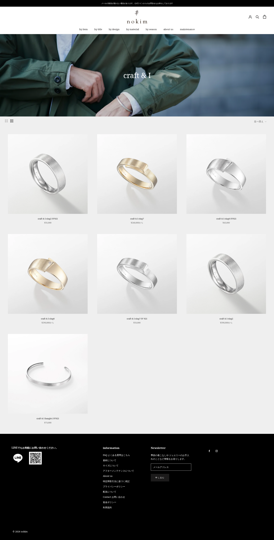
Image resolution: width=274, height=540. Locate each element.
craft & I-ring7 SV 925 (137, 318)
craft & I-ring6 (48, 318)
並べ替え (259, 121)
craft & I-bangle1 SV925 (47, 418)
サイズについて (110, 465)
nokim (24, 531)
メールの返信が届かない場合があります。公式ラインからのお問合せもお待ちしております (137, 3)
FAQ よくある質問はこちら (116, 455)
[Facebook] (209, 451)
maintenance (187, 29)
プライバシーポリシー (114, 486)
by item (83, 29)
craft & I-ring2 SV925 (48, 218)
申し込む (160, 477)
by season (151, 29)
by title (98, 29)
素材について (109, 460)
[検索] (257, 16)
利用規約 (107, 507)
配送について (109, 491)
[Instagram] (216, 451)
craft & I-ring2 (226, 318)
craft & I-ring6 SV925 (226, 218)
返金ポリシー (109, 502)
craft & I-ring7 (137, 218)
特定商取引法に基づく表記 (116, 481)
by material (132, 29)
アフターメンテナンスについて (118, 470)
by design (114, 29)
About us (107, 475)
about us (168, 29)
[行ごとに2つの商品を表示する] (6, 120)
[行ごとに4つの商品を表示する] (11, 120)
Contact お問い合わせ (114, 496)
